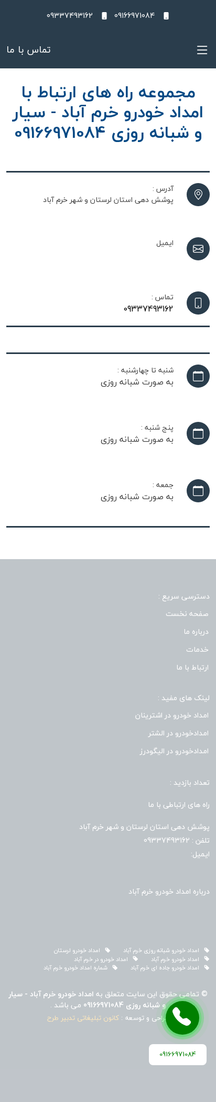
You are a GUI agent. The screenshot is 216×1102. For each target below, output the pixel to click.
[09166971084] (182, 1018)
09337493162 (148, 308)
